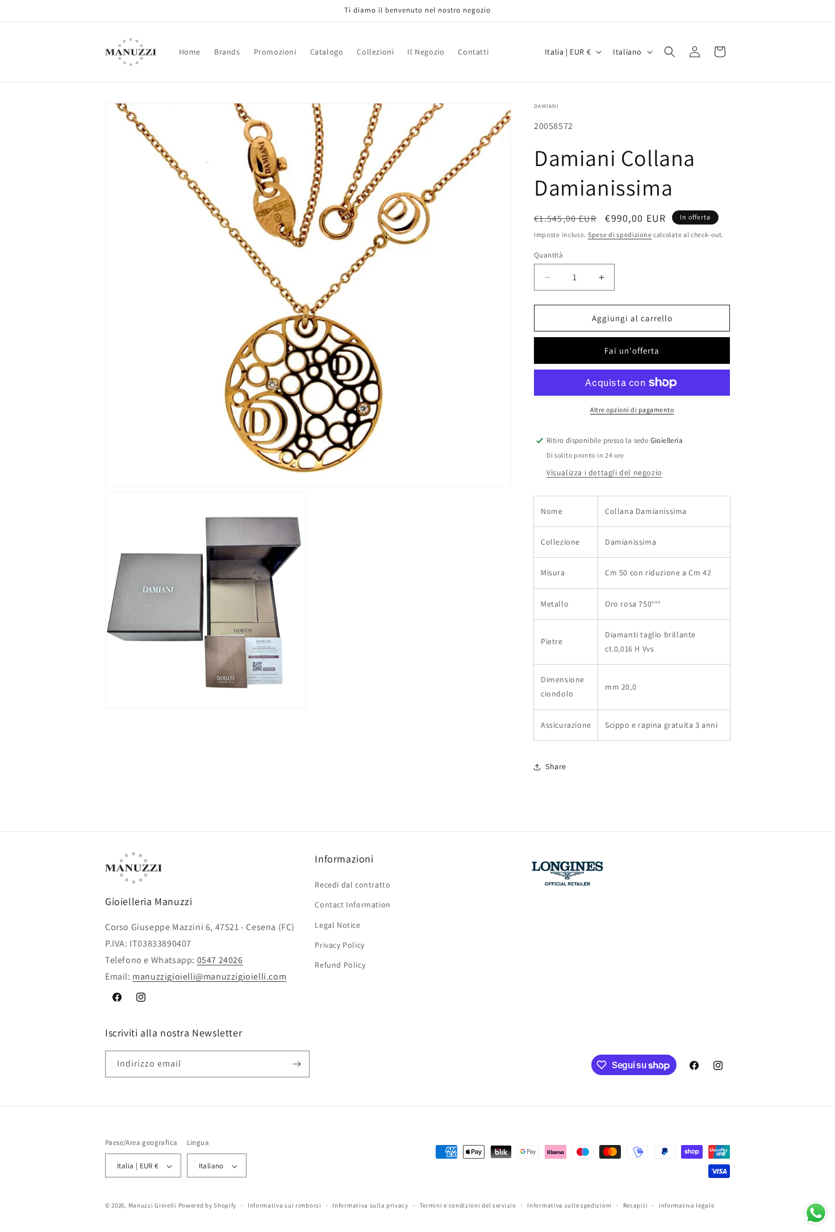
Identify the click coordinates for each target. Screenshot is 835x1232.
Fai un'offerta (631, 350)
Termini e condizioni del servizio (468, 1205)
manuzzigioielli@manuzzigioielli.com (209, 976)
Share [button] (555, 766)
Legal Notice (337, 925)
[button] (669, 51)
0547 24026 (220, 960)
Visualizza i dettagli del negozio (604, 472)
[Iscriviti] (296, 1064)
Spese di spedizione (620, 235)
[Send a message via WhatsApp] (816, 1213)
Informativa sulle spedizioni (569, 1205)
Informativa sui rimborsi (285, 1205)
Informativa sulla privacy (370, 1205)
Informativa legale (687, 1205)
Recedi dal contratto (352, 885)
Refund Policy (340, 965)
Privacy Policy (339, 945)
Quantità (548, 255)
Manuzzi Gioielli (152, 1206)
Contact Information (352, 905)
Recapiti (635, 1205)
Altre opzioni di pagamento (632, 409)
